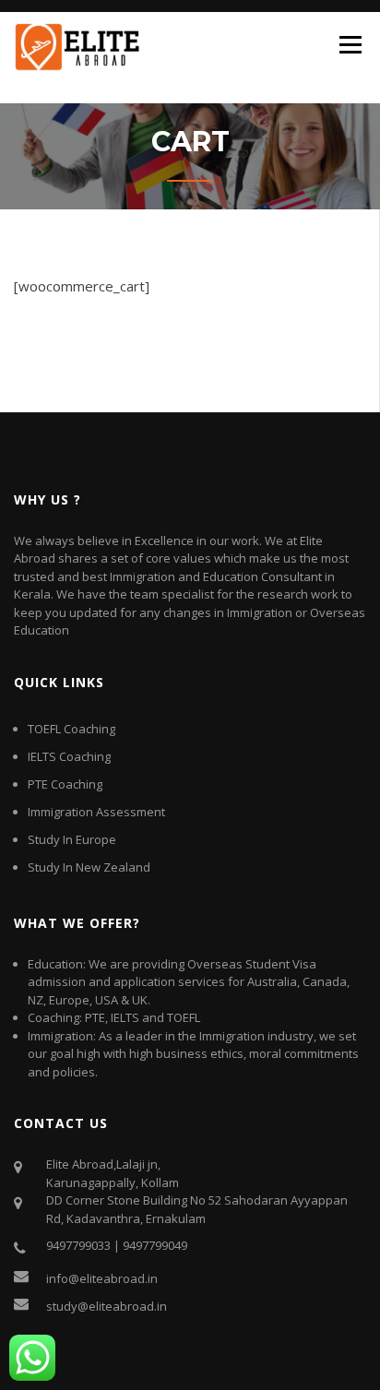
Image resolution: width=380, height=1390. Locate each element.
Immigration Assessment (96, 811)
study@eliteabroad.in (106, 1306)
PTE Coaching (65, 784)
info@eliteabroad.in (102, 1278)
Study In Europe (72, 839)
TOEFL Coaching (71, 728)
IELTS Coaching (69, 756)
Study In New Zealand (89, 867)
